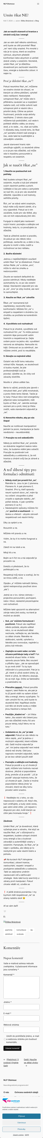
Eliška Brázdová (27, 21)
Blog (37, 21)
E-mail (7, 1013)
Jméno (7, 1002)
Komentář (8, 974)
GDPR (27, 1135)
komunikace (21, 930)
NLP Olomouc (9, 4)
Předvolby (21, 1129)
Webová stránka (11, 1025)
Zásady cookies (18, 1135)
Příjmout (21, 1116)
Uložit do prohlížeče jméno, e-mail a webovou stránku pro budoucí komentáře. (22, 1039)
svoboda (20, 934)
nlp (31, 930)
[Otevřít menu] (38, 3)
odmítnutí (8, 934)
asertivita (8, 930)
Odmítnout (21, 1123)
